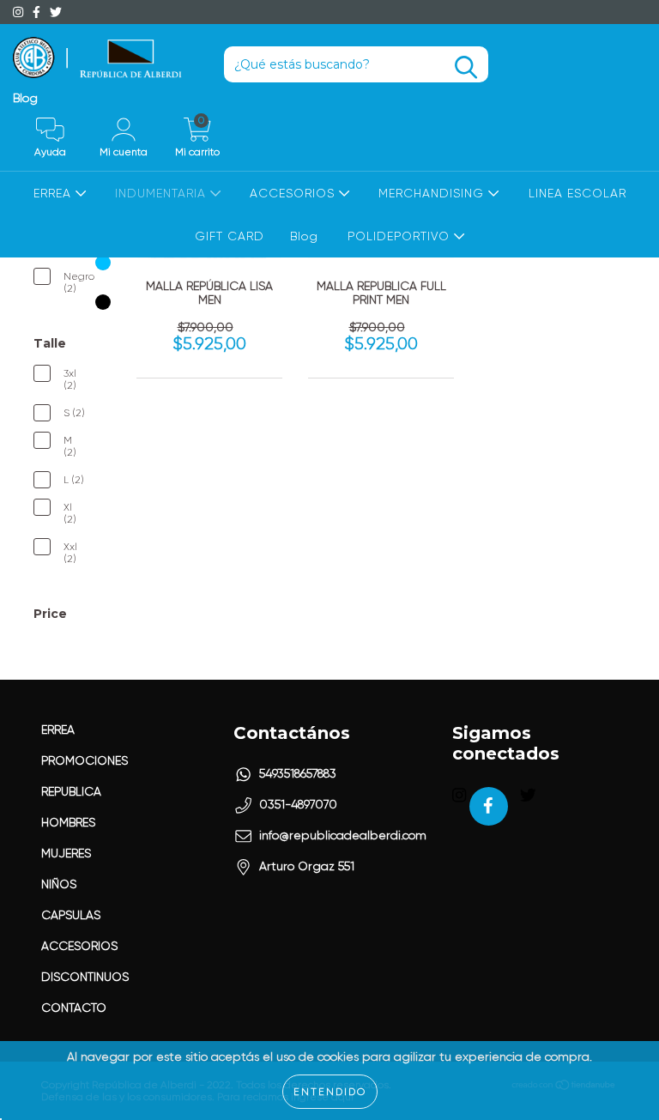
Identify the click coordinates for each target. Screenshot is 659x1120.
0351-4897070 (298, 804)
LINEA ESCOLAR (577, 193)
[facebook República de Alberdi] (38, 12)
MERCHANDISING (433, 193)
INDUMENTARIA (162, 193)
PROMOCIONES (84, 760)
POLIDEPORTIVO (401, 236)
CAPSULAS (70, 915)
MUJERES (66, 853)
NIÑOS (58, 884)
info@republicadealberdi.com (342, 835)
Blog (25, 98)
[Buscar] (466, 67)
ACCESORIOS (294, 193)
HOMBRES (68, 822)
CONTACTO (73, 1007)
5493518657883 (297, 773)
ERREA (54, 193)
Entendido (329, 1092)
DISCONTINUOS (85, 977)
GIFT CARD (229, 236)
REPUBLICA (71, 791)
